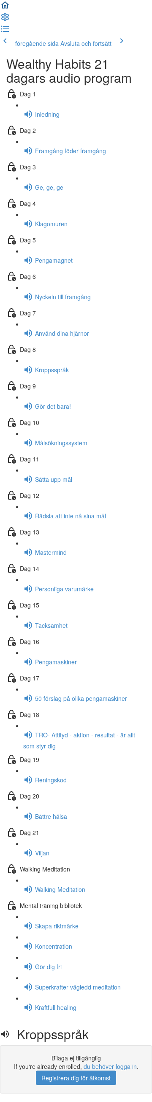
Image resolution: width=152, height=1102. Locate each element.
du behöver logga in (110, 1066)
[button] (5, 7)
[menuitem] (5, 19)
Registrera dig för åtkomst (76, 1078)
